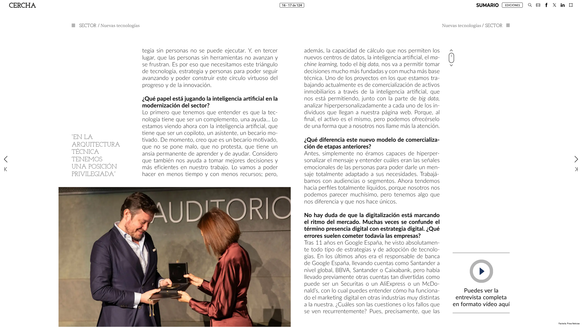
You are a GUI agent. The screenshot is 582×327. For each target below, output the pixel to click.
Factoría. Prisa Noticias (569, 323)
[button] (487, 5)
